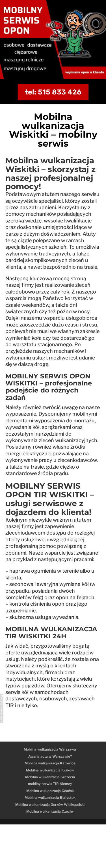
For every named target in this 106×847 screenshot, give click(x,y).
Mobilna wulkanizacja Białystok (50, 797)
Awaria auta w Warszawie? (50, 756)
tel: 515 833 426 (53, 92)
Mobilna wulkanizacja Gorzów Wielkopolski (50, 804)
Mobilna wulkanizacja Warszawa (50, 749)
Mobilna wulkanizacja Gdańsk (50, 791)
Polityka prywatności (1, 708)
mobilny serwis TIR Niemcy (50, 784)
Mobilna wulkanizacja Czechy (50, 811)
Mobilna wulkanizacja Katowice (50, 763)
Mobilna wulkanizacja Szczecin (50, 777)
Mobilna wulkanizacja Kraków (50, 770)
